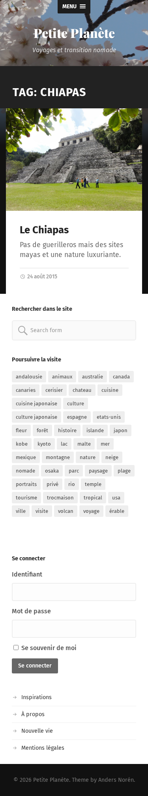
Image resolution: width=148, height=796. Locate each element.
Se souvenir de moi (48, 648)
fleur (21, 430)
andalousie (29, 377)
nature (88, 457)
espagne (77, 417)
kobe (22, 444)
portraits (26, 484)
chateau (82, 390)
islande (95, 430)
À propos (33, 714)
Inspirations (36, 697)
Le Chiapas (44, 230)
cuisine (109, 390)
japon (120, 430)
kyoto (44, 444)
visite (42, 511)
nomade (25, 471)
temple (93, 484)
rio (71, 484)
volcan (65, 511)
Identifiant (27, 574)
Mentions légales (42, 748)
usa (116, 498)
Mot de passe (31, 611)
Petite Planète (74, 32)
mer (105, 444)
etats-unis (109, 417)
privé (52, 484)
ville (21, 511)
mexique (26, 457)
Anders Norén (116, 780)
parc (74, 471)
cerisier (54, 390)
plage (124, 471)
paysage (98, 471)
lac (64, 444)
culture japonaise (36, 417)
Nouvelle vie (37, 731)
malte (84, 444)
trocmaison (60, 498)
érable (116, 511)
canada (121, 377)
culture (75, 404)
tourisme (26, 498)
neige (111, 457)
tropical (93, 498)
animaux (62, 377)
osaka (52, 471)
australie (92, 377)
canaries (26, 390)
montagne (58, 457)
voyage (91, 511)
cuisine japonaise (36, 404)
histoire (67, 430)
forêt (42, 430)
